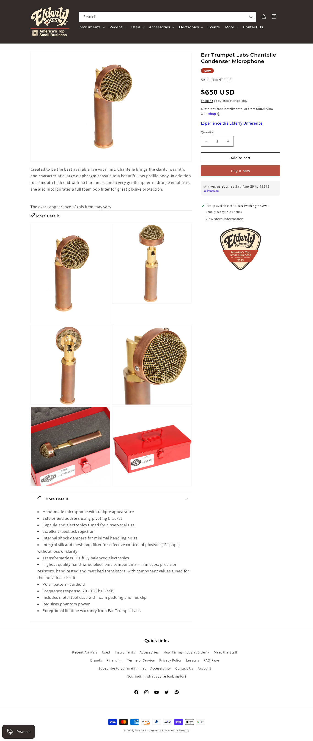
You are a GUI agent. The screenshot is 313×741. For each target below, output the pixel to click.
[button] (91, 27)
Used (106, 652)
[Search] (251, 17)
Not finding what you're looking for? (157, 676)
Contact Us (184, 668)
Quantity (207, 132)
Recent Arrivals (84, 652)
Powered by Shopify (175, 730)
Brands (96, 660)
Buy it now (240, 171)
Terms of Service (141, 660)
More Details (47, 216)
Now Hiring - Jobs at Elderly (186, 652)
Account (204, 668)
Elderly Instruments (148, 730)
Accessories (149, 652)
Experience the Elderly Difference (232, 123)
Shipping (207, 101)
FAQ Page (211, 660)
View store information (224, 219)
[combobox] (167, 17)
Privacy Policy (170, 660)
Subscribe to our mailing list (122, 668)
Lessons (192, 660)
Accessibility (160, 668)
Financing (115, 660)
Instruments (125, 652)
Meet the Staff (225, 652)
